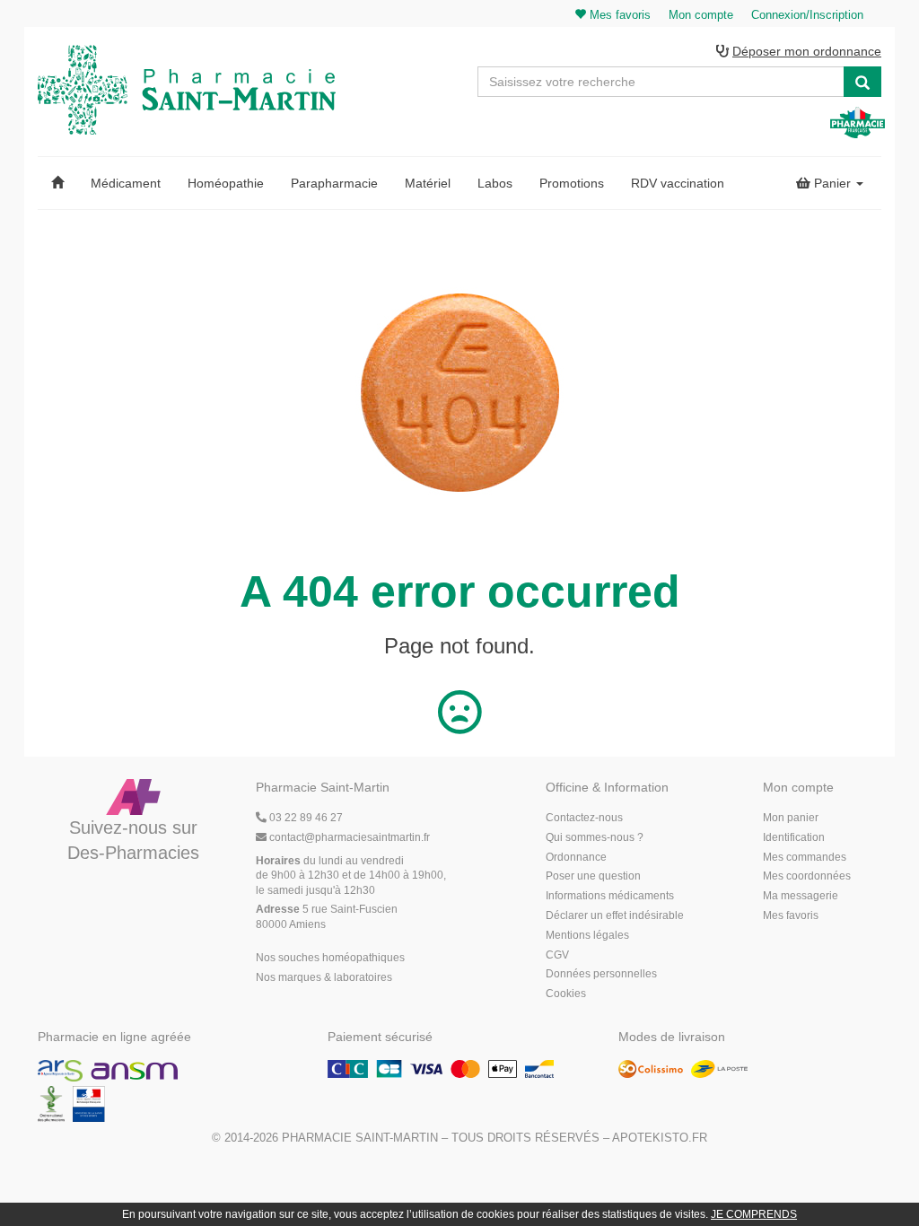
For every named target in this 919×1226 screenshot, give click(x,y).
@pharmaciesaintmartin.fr (349, 837)
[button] (57, 183)
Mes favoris (790, 915)
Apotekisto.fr (659, 1137)
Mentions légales (587, 935)
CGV (557, 955)
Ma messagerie (800, 895)
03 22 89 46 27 (305, 817)
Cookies (566, 993)
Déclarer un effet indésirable (615, 915)
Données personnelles (601, 974)
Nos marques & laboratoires (324, 977)
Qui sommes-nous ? (594, 837)
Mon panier (790, 817)
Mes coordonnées (807, 876)
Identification (794, 837)
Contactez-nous (584, 817)
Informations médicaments (610, 895)
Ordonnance (576, 857)
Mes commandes (804, 857)
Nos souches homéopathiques (330, 957)
